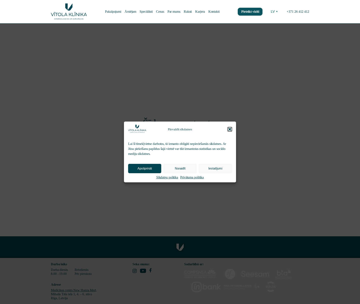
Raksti (188, 11)
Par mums (174, 11)
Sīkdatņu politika (167, 177)
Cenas (160, 11)
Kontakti (214, 11)
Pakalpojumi (113, 11)
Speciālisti (146, 11)
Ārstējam (130, 11)
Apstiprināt (145, 168)
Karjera (200, 11)
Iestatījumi (215, 168)
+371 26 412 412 (298, 11)
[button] (230, 129)
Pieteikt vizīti (250, 11)
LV (274, 11)
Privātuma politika (192, 177)
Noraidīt (180, 168)
